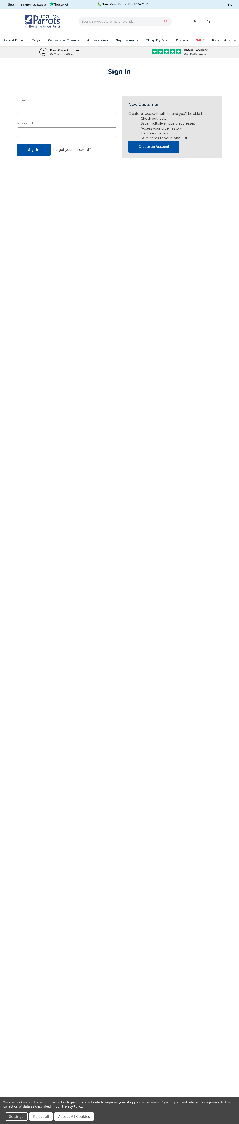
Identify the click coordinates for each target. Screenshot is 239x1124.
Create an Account (153, 147)
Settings (16, 1116)
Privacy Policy (72, 1106)
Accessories (97, 40)
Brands (182, 40)
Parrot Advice (224, 40)
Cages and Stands (63, 40)
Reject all (41, 1116)
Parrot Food (13, 40)
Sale (200, 40)
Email (21, 100)
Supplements (127, 40)
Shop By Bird (157, 40)
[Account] (195, 23)
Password (25, 123)
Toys (36, 40)
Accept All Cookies (74, 1116)
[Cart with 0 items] (208, 23)
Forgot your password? (72, 150)
